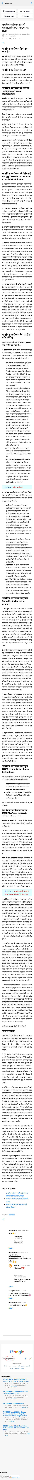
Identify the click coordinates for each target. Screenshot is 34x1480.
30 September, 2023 (20, 1276)
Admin (16, 1265)
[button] (3, 43)
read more (14, 1387)
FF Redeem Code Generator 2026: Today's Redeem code (15, 1392)
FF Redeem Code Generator (13, 1403)
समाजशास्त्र (12, 1215)
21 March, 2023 (19, 1238)
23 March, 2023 (21, 1302)
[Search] (31, 3)
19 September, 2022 (22, 1230)
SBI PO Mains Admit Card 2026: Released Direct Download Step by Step (16, 1428)
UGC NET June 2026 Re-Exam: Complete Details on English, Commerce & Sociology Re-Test (15, 1414)
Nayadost (8, 3)
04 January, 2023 (21, 1290)
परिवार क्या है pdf (18, 487)
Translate (15, 1478)
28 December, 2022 (22, 1252)
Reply (11, 1248)
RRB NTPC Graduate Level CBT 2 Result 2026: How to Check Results (16, 1380)
